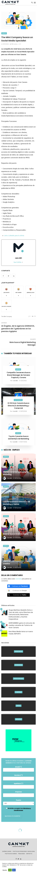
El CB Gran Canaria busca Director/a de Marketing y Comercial (18, 405)
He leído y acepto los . (19, 809)
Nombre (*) (18, 775)
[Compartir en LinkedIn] (14, 276)
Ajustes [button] (5, 870)
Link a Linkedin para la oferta (14, 235)
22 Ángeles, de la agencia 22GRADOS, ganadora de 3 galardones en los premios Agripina (18, 329)
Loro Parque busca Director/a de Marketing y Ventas (16, 502)
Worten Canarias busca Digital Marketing (16, 473)
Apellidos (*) (18, 784)
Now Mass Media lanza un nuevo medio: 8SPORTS (21, 632)
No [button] (14, 870)
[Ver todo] (18, 651)
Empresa (18, 792)
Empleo (4, 33)
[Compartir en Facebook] (3, 276)
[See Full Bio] (22, 262)
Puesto (18, 800)
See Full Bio (17, 262)
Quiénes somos (6, 851)
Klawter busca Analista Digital (15, 534)
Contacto (29, 853)
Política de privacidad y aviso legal (24, 851)
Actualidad (18, 400)
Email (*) (18, 767)
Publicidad (21, 853)
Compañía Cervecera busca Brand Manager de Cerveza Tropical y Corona (18, 375)
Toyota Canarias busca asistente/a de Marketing (18, 437)
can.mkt (15, 380)
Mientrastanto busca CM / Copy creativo (16, 562)
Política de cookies (11, 853)
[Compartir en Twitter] (8, 276)
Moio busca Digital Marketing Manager (23, 343)
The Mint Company (6, 316)
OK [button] (10, 870)
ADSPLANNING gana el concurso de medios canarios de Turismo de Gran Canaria (22, 625)
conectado (18, 579)
